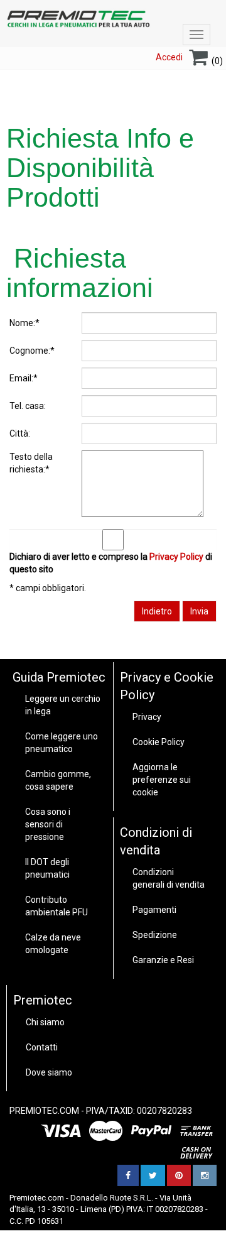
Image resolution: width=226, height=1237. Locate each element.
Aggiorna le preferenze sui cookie (161, 779)
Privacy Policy (176, 557)
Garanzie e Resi (163, 960)
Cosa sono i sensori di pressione (47, 824)
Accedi (169, 57)
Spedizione (154, 935)
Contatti (42, 1047)
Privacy (146, 717)
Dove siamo (49, 1072)
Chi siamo (45, 1022)
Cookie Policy (158, 742)
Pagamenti (154, 910)
